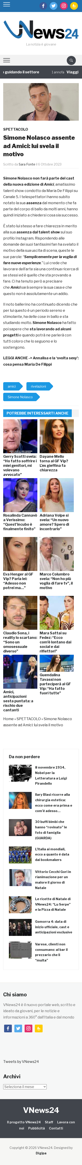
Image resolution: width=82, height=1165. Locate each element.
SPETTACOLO (15, 129)
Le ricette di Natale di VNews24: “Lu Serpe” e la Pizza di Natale (53, 904)
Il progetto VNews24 (24, 1122)
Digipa (41, 1153)
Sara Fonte (27, 164)
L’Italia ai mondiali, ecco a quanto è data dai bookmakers (52, 854)
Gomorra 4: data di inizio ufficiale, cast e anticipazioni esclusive (53, 927)
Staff (49, 1122)
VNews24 (41, 1110)
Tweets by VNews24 (21, 1062)
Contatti (56, 1128)
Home (8, 719)
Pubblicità (36, 1128)
